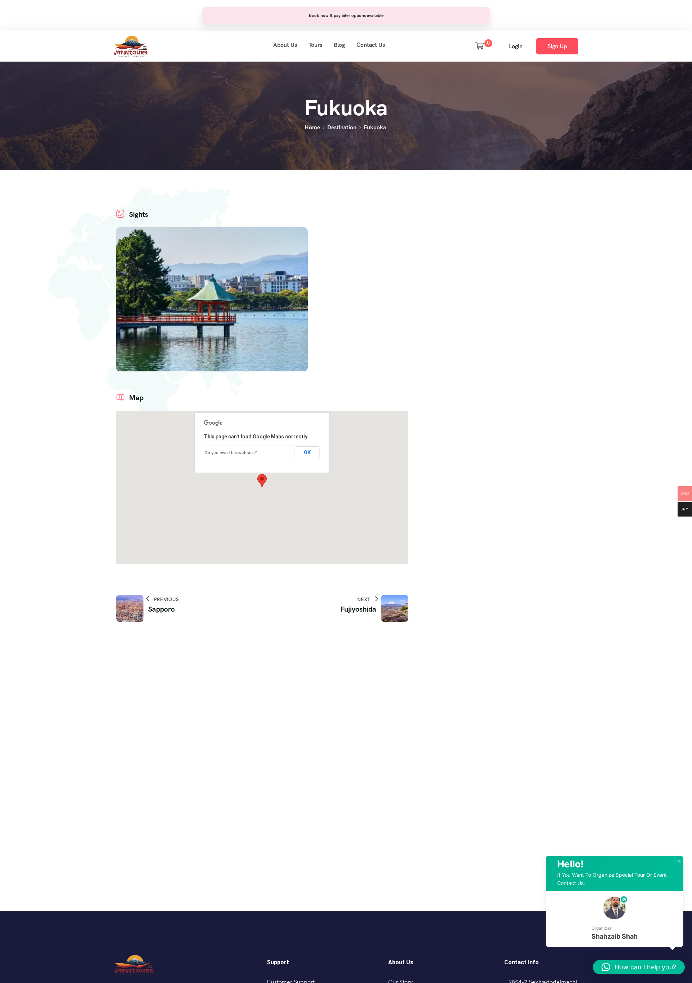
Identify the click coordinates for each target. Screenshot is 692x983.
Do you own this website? (231, 452)
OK (307, 452)
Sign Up (557, 46)
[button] (614, 919)
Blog (339, 45)
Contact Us (370, 45)
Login (516, 46)
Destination (341, 127)
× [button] (679, 861)
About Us (285, 45)
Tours (315, 45)
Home (312, 127)
